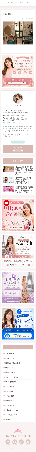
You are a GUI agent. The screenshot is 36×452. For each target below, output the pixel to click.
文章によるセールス (12, 410)
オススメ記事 (9, 396)
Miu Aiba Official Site (20, 3)
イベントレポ (9, 353)
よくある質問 (9, 386)
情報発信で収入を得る (12, 363)
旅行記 (7, 419)
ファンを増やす (10, 382)
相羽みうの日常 (10, 372)
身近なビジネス (10, 358)
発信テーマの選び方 (12, 377)
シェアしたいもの (11, 415)
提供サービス (9, 400)
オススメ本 (9, 391)
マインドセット (10, 368)
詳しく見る (18, 141)
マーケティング (10, 405)
